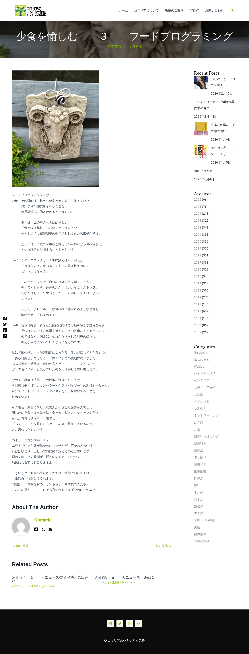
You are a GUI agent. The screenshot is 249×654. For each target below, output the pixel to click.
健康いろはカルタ (206, 436)
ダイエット (201, 401)
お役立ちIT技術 (204, 387)
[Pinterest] (5, 330)
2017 (197, 262)
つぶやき (200, 408)
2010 (197, 311)
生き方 (198, 513)
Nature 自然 (202, 359)
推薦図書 (200, 471)
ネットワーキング (206, 415)
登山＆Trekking (204, 520)
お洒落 (198, 394)
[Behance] (50, 529)
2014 (197, 283)
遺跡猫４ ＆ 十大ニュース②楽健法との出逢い (50, 579)
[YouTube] (138, 623)
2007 (197, 332)
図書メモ (200, 464)
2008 (197, 325)
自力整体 (200, 534)
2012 (197, 297)
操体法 (198, 478)
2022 (197, 227)
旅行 (197, 485)
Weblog (199, 366)
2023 (197, 220)
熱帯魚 (198, 499)
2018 (197, 255)
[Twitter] (5, 324)
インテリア (201, 380)
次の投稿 (163, 546)
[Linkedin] (5, 336)
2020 (197, 241)
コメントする (102, 582)
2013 (197, 290)
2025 (197, 206)
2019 (197, 248)
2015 (197, 276)
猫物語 (198, 506)
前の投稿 (20, 546)
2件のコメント (20, 586)
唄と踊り (200, 457)
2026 (197, 199)
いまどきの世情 (205, 373)
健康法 (137, 46)
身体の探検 (201, 541)
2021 (197, 234)
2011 (197, 304)
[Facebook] (5, 318)
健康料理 (200, 443)
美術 (197, 527)
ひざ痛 (198, 422)
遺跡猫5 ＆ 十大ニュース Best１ (124, 577)
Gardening (201, 352)
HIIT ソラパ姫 (203, 171)
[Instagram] (129, 623)
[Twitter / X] (43, 529)
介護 (197, 429)
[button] (232, 10)
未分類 (198, 492)
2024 (197, 213)
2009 (197, 318)
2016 (197, 269)
